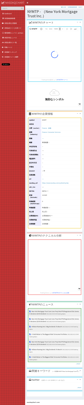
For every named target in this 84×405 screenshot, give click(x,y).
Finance (44, 128)
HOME (64, 7)
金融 (49, 128)
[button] (27, 2)
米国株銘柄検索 (72, 7)
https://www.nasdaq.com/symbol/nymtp (55, 183)
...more (78, 364)
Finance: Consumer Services (51, 132)
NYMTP (80, 7)
